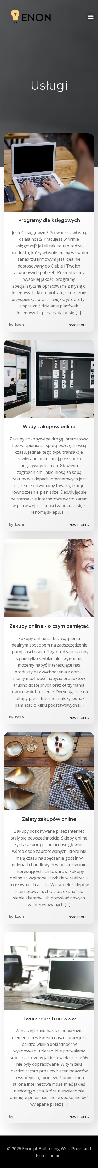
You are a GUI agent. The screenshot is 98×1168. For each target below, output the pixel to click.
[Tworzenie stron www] (49, 970)
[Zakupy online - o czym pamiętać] (49, 578)
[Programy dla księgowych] (49, 172)
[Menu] (91, 17)
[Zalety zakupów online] (49, 771)
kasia (19, 324)
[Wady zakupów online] (49, 378)
